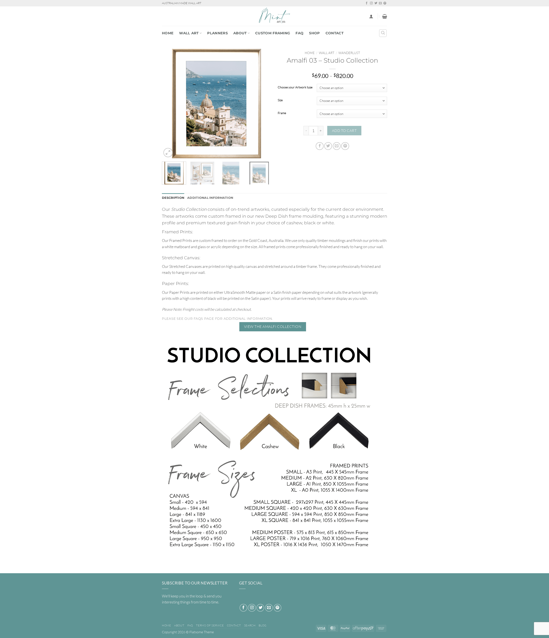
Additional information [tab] (210, 198)
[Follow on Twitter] (375, 3)
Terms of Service (210, 625)
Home (167, 33)
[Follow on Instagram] (371, 3)
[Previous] (169, 104)
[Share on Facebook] (319, 146)
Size (280, 100)
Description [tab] (173, 198)
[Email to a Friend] (337, 146)
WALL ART (189, 33)
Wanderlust (349, 53)
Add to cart (344, 130)
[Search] (383, 33)
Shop (314, 33)
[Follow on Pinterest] (384, 3)
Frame (282, 113)
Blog (263, 625)
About (240, 33)
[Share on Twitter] (328, 146)
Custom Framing (272, 33)
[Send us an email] (380, 3)
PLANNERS (217, 33)
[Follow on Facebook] (366, 3)
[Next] (264, 104)
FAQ (299, 33)
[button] (371, 16)
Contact (335, 33)
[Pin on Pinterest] (345, 146)
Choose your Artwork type (295, 87)
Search (250, 625)
